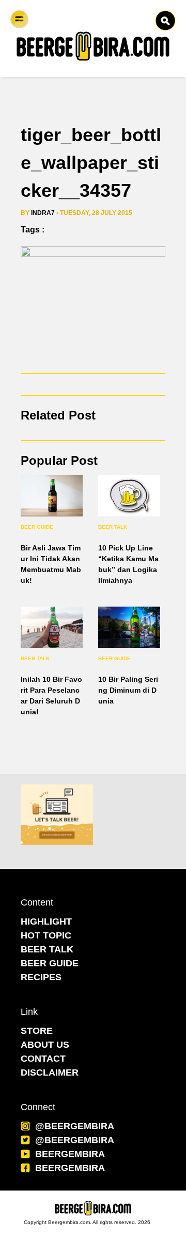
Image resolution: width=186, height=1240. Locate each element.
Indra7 (43, 212)
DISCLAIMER (50, 1072)
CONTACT (43, 1058)
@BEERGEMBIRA (74, 1126)
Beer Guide (37, 527)
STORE (37, 1031)
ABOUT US (45, 1045)
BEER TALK (47, 949)
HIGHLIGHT (46, 921)
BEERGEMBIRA (70, 1154)
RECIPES (41, 977)
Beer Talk (112, 527)
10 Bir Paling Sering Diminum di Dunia (128, 690)
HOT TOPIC (46, 935)
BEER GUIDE (50, 963)
